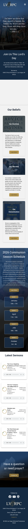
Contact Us (14, 475)
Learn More (14, 152)
